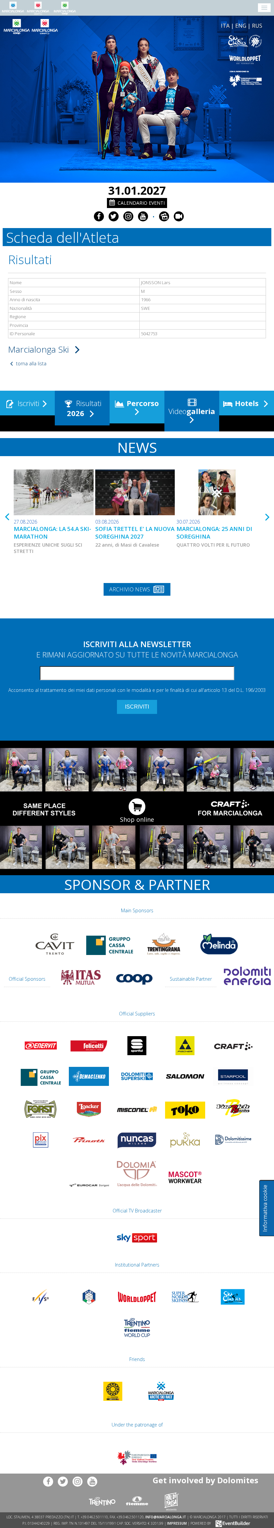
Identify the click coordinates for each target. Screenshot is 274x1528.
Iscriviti (27, 403)
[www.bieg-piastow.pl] (113, 1403)
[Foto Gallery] (164, 216)
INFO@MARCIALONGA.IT (165, 1517)
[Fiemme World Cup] (137, 1340)
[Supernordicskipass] (185, 1309)
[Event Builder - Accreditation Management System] (232, 1523)
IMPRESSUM (177, 1523)
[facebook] (99, 216)
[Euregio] (178, 78)
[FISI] (88, 1309)
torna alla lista (30, 363)
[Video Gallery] (179, 216)
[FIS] (137, 1245)
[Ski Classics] (233, 1309)
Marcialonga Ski (39, 349)
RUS (257, 25)
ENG (240, 25)
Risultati (84, 408)
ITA (225, 25)
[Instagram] (128, 216)
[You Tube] (143, 216)
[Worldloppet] (178, 59)
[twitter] (114, 216)
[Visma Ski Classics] (178, 41)
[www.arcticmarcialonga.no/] (161, 1403)
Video (190, 411)
